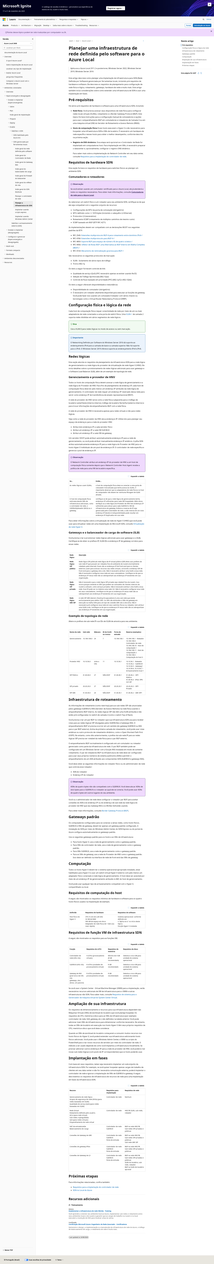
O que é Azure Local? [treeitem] (14, 61)
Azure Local (86, 41)
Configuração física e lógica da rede (195, 48)
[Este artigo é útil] (198, 73)
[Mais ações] (143, 41)
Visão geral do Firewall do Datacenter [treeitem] (23, 177)
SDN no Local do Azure (82, 1190)
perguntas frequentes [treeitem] (14, 77)
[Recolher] (33, 39)
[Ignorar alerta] (209, 4)
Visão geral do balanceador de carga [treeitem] (23, 170)
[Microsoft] (4, 19)
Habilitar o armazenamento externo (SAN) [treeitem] (22, 224)
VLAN (128, 314)
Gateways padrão (188, 54)
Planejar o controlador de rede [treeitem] (23, 197)
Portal (188, 25)
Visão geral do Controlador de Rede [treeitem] (23, 156)
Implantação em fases (190, 62)
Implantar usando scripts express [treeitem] (22, 211)
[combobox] (18, 43)
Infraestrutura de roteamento (193, 51)
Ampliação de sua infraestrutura (194, 60)
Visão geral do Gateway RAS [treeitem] (24, 163)
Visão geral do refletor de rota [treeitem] (23, 183)
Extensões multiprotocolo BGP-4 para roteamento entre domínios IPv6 (111, 235)
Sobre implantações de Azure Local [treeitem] (19, 65)
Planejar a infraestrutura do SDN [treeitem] (23, 204)
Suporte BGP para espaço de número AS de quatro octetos (106, 241)
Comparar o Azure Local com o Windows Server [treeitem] (17, 82)
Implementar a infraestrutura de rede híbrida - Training (90, 1211)
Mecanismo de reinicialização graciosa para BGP (101, 251)
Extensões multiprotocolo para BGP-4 (97, 238)
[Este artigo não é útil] (201, 73)
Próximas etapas (188, 65)
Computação (186, 57)
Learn (71, 41)
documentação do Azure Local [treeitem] (15, 52)
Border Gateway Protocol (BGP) (115, 810)
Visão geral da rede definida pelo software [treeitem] (23, 150)
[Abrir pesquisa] (203, 19)
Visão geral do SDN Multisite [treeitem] (22, 190)
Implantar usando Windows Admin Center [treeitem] (24, 217)
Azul (77, 41)
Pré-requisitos (187, 45)
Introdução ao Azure (202, 25)
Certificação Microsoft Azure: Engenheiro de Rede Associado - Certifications (98, 1224)
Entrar (209, 19)
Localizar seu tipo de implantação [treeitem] (18, 69)
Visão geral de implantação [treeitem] (20, 115)
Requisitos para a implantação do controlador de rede (103, 156)
